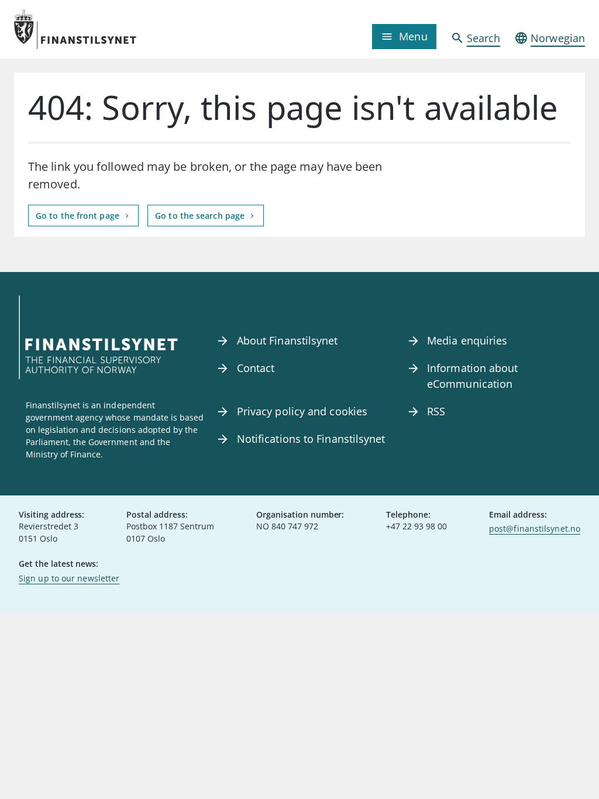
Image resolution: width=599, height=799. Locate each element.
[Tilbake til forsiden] (85, 29)
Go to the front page (79, 215)
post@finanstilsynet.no (534, 528)
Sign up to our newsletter (69, 578)
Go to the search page (201, 215)
